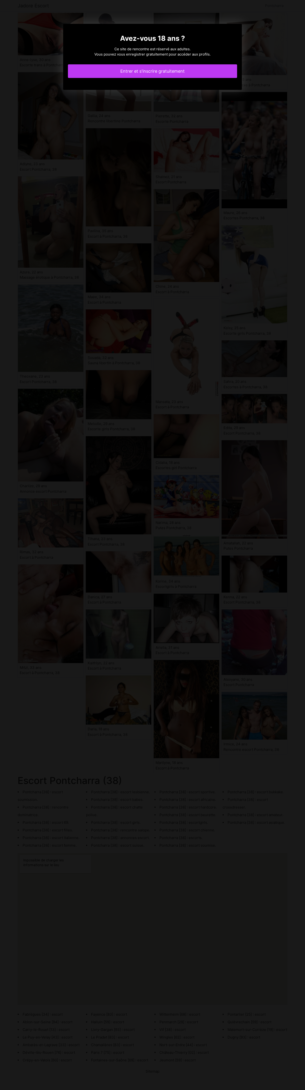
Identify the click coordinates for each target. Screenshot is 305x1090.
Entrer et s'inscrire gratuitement (152, 71)
